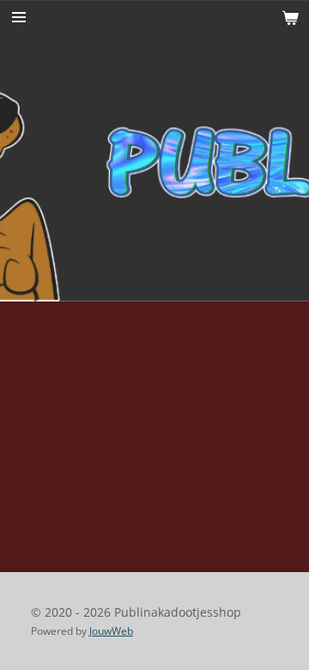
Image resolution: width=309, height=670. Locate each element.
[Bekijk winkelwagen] (290, 17)
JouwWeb (111, 630)
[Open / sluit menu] (19, 17)
